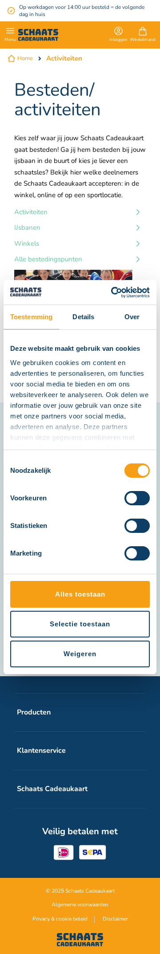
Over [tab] (132, 317)
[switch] (137, 499)
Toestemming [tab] (31, 317)
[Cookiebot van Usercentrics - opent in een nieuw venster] (113, 292)
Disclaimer (115, 918)
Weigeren (80, 654)
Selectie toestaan (80, 624)
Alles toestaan (80, 594)
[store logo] (38, 35)
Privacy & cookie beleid (60, 918)
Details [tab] (83, 317)
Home (25, 58)
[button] (118, 35)
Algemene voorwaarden (80, 904)
